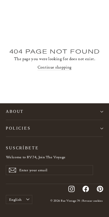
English (15, 199)
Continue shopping (54, 67)
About (15, 111)
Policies (18, 128)
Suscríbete (22, 148)
